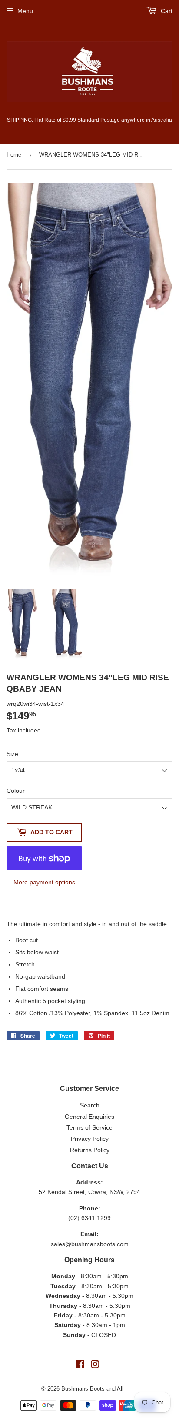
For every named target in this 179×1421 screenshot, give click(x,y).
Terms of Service (89, 1127)
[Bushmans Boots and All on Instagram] (95, 1365)
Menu (25, 10)
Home (14, 154)
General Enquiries (89, 1116)
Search (89, 1105)
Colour (16, 790)
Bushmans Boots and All (92, 1388)
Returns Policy (89, 1150)
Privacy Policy (90, 1138)
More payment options (44, 882)
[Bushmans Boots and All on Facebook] (80, 1365)
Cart (165, 10)
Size (12, 753)
